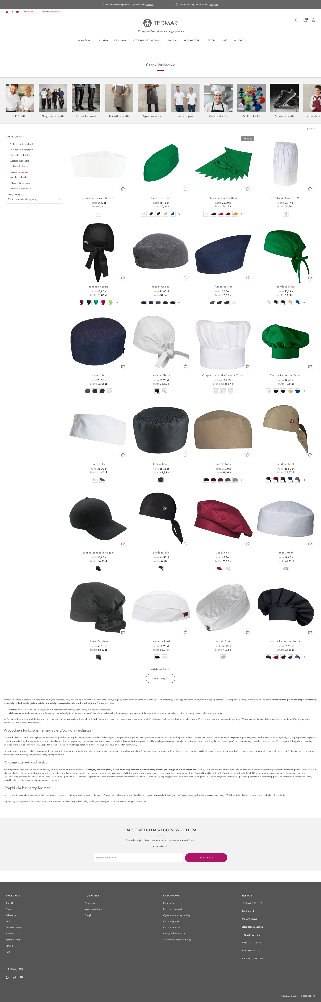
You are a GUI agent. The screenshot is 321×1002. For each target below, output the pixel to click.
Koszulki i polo (20, 166)
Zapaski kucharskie (19, 160)
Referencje (11, 915)
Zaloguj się (90, 903)
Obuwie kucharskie (20, 183)
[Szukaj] (297, 20)
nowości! (149, 4)
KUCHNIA (101, 40)
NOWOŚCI (83, 40)
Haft (8, 952)
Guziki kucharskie (19, 177)
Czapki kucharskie (19, 172)
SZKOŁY (211, 40)
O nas (9, 909)
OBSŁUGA (119, 40)
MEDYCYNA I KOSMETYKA (146, 40)
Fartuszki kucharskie (20, 155)
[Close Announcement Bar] (318, 4)
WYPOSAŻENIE (192, 40)
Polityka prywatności (173, 909)
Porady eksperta (14, 939)
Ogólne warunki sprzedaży (176, 915)
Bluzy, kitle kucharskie (24, 144)
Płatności (10, 933)
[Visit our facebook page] (7, 11)
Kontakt (9, 903)
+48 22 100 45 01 (30, 11)
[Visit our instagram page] (12, 11)
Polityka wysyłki (171, 921)
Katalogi (9, 945)
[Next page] (315, 98)
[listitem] (128, 4)
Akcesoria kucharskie (20, 188)
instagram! (214, 4)
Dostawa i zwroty (14, 927)
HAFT (224, 40)
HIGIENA (171, 40)
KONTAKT (238, 40)
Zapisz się (206, 857)
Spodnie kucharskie (23, 149)
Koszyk (88, 915)
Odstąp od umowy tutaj (175, 933)
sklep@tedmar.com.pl (51, 11)
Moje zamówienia (93, 909)
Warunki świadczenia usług (177, 939)
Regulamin (168, 903)
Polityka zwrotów (171, 927)
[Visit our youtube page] (17, 11)
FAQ (8, 921)
